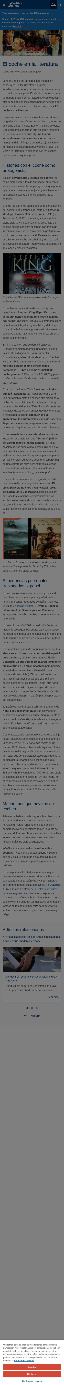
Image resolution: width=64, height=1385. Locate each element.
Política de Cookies (24, 1360)
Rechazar (32, 1374)
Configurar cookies (32, 1381)
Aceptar (32, 1367)
